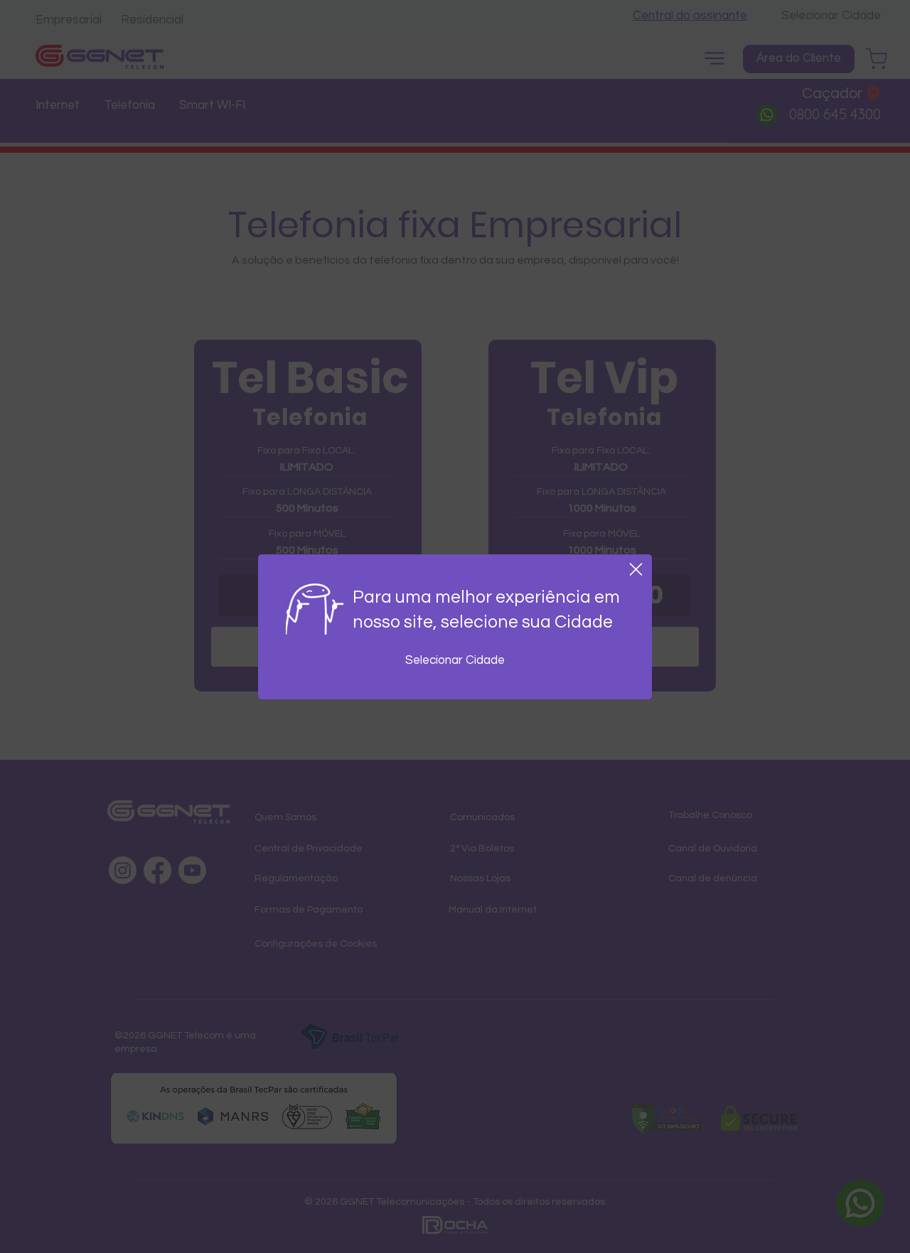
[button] (636, 569)
